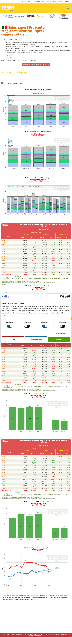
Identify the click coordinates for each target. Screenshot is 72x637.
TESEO (8, 8)
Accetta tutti (59, 339)
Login (60, 2)
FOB (67, 50)
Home (29, 2)
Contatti (55, 2)
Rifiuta (13, 339)
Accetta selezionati (36, 339)
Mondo (11, 54)
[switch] (27, 326)
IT (66, 1)
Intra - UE (12, 56)
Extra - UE (12, 58)
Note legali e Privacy (38, 2)
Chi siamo (48, 2)
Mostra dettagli (61, 333)
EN (68, 1)
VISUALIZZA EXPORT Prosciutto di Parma (36, 64)
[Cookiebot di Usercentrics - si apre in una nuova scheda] (61, 296)
